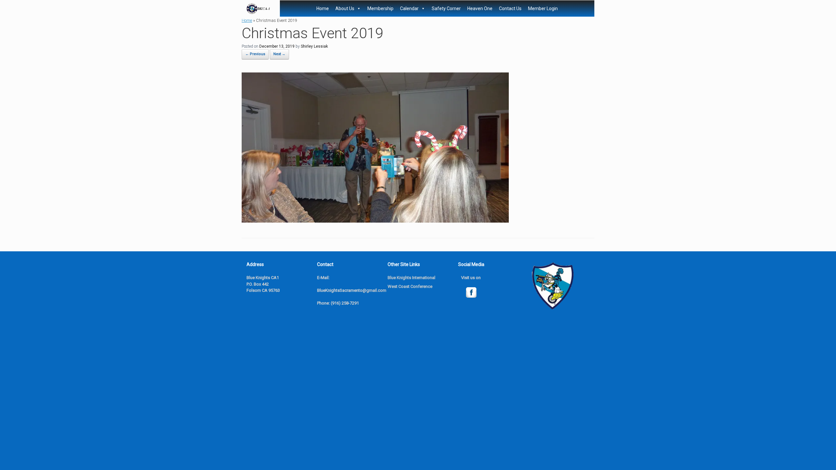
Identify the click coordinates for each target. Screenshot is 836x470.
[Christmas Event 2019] (375, 221)
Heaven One (479, 8)
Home (322, 8)
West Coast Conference (410, 286)
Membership (380, 8)
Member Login (543, 8)
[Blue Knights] (258, 8)
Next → (279, 54)
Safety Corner (446, 8)
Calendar (409, 8)
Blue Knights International (411, 277)
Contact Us (510, 8)
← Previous (255, 54)
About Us (344, 8)
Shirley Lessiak (314, 46)
